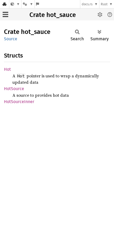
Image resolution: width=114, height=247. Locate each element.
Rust (104, 4)
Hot (7, 69)
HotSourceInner (19, 101)
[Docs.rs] (4, 4)
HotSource (14, 88)
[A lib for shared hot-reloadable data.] (15, 4)
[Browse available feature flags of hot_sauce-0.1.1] (37, 4)
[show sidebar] (5, 14)
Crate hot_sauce (52, 15)
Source (10, 38)
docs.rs (87, 4)
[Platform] (27, 4)
